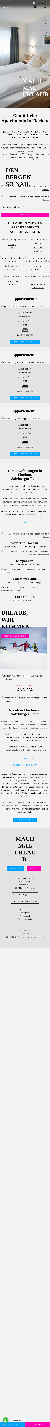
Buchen (37, 1424)
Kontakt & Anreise (25, 919)
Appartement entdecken (25, 342)
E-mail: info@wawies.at (25, 895)
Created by (12, 937)
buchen (25, 215)
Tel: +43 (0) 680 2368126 (25, 901)
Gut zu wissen (25, 909)
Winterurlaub (25, 916)
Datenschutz (25, 933)
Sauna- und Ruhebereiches (29, 790)
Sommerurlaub (25, 758)
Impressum (25, 930)
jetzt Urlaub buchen (15, 636)
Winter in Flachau (25, 765)
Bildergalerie (25, 523)
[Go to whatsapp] (5, 1420)
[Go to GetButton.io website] (5, 1424)
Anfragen (15, 869)
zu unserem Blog (25, 819)
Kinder (9, 774)
